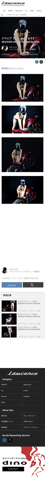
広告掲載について (7, 421)
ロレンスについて (30, 416)
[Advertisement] (18, 221)
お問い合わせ (28, 421)
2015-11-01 (13, 47)
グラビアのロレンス (16, 49)
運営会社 (4, 416)
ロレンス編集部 (30, 49)
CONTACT (13, 469)
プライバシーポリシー (31, 427)
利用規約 (4, 427)
